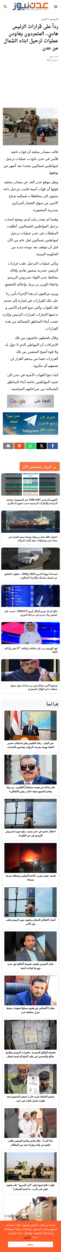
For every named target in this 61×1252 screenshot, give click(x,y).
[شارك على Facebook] (52, 446)
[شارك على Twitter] (41, 446)
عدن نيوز (53, 56)
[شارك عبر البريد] (8, 446)
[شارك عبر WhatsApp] (30, 446)
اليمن (44, 19)
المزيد (27, 1237)
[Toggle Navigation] (56, 7)
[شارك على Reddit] (19, 446)
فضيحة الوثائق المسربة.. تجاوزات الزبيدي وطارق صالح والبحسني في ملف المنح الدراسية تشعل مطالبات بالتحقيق (31, 1056)
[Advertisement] (30, 84)
